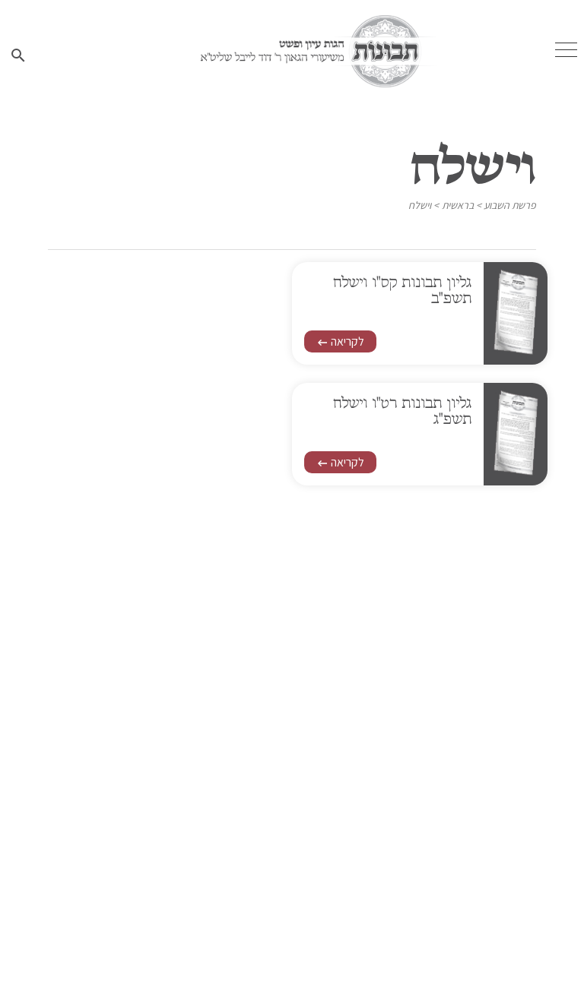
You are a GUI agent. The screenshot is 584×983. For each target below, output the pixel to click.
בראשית (458, 205)
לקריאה (340, 341)
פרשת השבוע (510, 205)
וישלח (419, 205)
